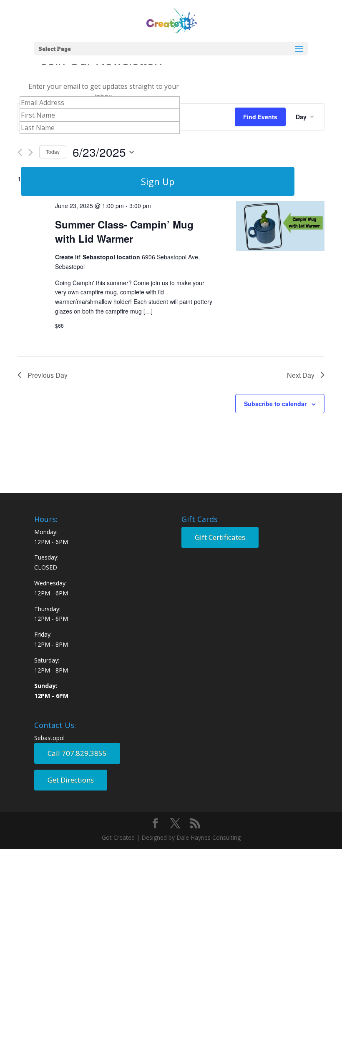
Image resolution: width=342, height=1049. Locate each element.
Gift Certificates (220, 537)
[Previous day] (20, 152)
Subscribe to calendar (275, 403)
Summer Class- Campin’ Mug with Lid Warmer (124, 231)
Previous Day (48, 375)
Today (53, 151)
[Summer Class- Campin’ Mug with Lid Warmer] (280, 227)
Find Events (260, 117)
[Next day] (30, 152)
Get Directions (71, 780)
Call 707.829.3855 (77, 753)
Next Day (300, 375)
